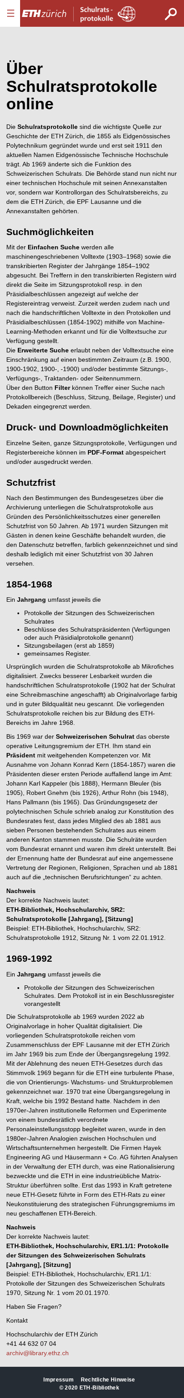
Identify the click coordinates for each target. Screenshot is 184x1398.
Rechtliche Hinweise (108, 1380)
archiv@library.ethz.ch (37, 1353)
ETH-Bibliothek (99, 1388)
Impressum (58, 1380)
